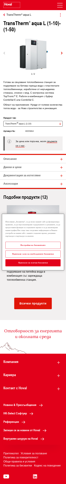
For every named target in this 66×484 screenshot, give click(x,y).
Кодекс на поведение (47, 465)
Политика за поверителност (20, 457)
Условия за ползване (34, 453)
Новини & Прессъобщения (19, 405)
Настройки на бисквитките (33, 245)
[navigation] (60, 5)
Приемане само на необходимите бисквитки (33, 254)
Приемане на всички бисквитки (33, 263)
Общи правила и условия (19, 461)
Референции (11, 421)
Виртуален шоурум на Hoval (20, 438)
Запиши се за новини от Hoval (21, 430)
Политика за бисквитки (17, 465)
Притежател (11, 453)
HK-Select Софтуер (15, 413)
